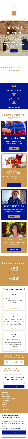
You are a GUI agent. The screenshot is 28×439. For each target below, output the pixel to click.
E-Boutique (5, 392)
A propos (4, 402)
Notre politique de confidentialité (13, 428)
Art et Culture (5, 400)
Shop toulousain (6, 396)
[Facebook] (6, 362)
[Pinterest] (16, 362)
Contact (4, 404)
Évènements (5, 394)
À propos (14, 51)
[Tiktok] (21, 362)
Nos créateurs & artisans (8, 398)
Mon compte (5, 406)
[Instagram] (11, 362)
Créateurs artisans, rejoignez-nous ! (11, 411)
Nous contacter (6, 409)
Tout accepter (14, 432)
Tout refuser (14, 435)
